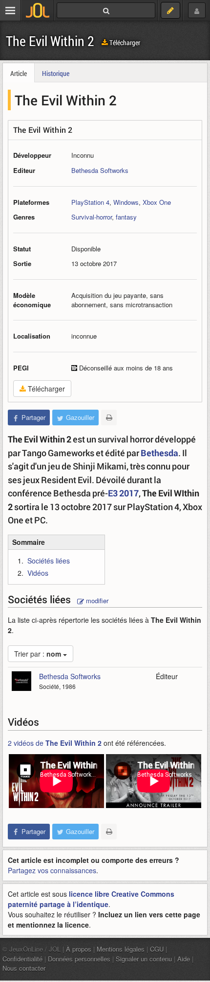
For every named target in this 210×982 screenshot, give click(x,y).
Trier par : (37, 654)
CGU (157, 949)
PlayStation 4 (90, 202)
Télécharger (124, 42)
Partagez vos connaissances (52, 870)
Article (18, 73)
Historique (55, 73)
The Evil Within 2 (50, 41)
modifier (96, 600)
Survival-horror (91, 216)
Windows (126, 202)
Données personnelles (79, 958)
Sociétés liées (48, 560)
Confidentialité (22, 958)
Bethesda (159, 453)
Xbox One (157, 202)
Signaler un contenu (144, 958)
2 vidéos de (55, 743)
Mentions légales (121, 949)
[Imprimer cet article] (109, 417)
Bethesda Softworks (99, 170)
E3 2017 (123, 493)
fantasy (126, 216)
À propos (78, 949)
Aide (183, 958)
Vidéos (37, 573)
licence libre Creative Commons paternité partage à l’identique (91, 899)
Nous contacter (23, 968)
